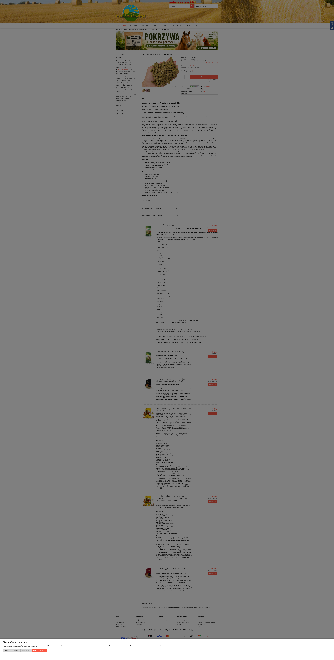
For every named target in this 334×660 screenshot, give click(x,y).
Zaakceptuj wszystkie (39, 650)
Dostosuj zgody (26, 650)
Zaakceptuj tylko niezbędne (11, 650)
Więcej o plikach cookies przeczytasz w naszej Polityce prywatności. (20, 646)
